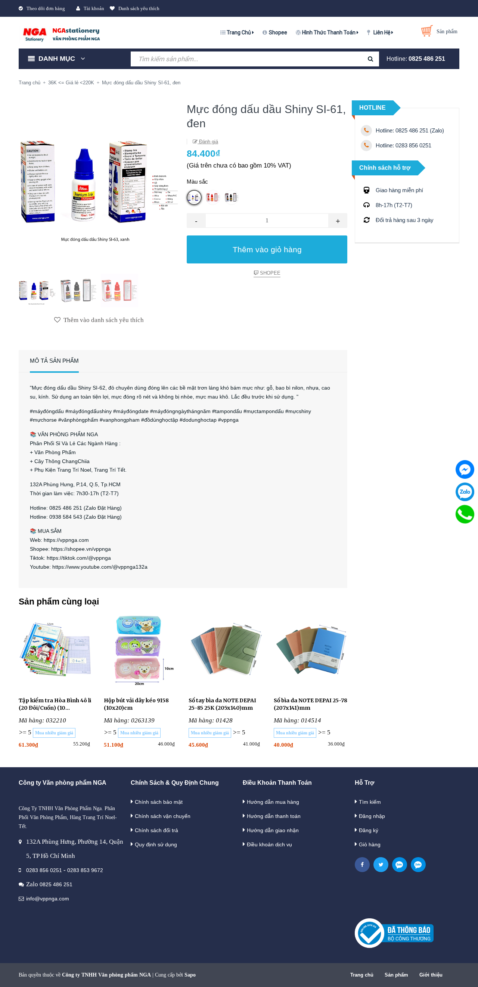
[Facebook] (465, 469)
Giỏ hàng (370, 844)
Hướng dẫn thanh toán (274, 816)
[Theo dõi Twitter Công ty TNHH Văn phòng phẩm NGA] (380, 864)
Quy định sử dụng (156, 844)
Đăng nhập (372, 816)
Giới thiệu (431, 975)
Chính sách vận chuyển (162, 816)
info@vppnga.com (47, 899)
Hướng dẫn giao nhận (273, 830)
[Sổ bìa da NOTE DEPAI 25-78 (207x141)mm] (311, 651)
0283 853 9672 (85, 870)
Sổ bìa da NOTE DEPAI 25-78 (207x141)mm (310, 704)
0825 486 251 (427, 59)
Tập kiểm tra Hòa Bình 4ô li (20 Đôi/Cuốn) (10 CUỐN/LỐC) (55, 704)
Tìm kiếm (370, 802)
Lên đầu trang (397, 973)
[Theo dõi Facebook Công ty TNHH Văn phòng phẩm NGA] (362, 864)
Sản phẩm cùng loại (59, 601)
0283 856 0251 (44, 870)
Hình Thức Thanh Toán (329, 32)
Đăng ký (368, 830)
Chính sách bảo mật (159, 802)
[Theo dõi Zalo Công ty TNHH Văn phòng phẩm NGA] (399, 864)
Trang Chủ (239, 32)
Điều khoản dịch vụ (269, 844)
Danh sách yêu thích (138, 8)
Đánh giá (208, 141)
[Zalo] (465, 491)
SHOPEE (269, 273)
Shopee (278, 32)
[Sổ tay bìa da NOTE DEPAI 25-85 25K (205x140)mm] (226, 651)
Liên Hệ (382, 32)
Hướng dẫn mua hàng (273, 802)
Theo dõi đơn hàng (46, 8)
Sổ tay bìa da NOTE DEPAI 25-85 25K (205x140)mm (222, 704)
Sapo (190, 975)
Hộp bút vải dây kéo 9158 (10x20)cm (136, 704)
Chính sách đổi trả (156, 830)
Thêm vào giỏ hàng (267, 249)
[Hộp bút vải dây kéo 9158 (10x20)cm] (141, 651)
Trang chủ (361, 975)
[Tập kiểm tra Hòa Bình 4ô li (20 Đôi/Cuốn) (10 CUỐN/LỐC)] (56, 651)
